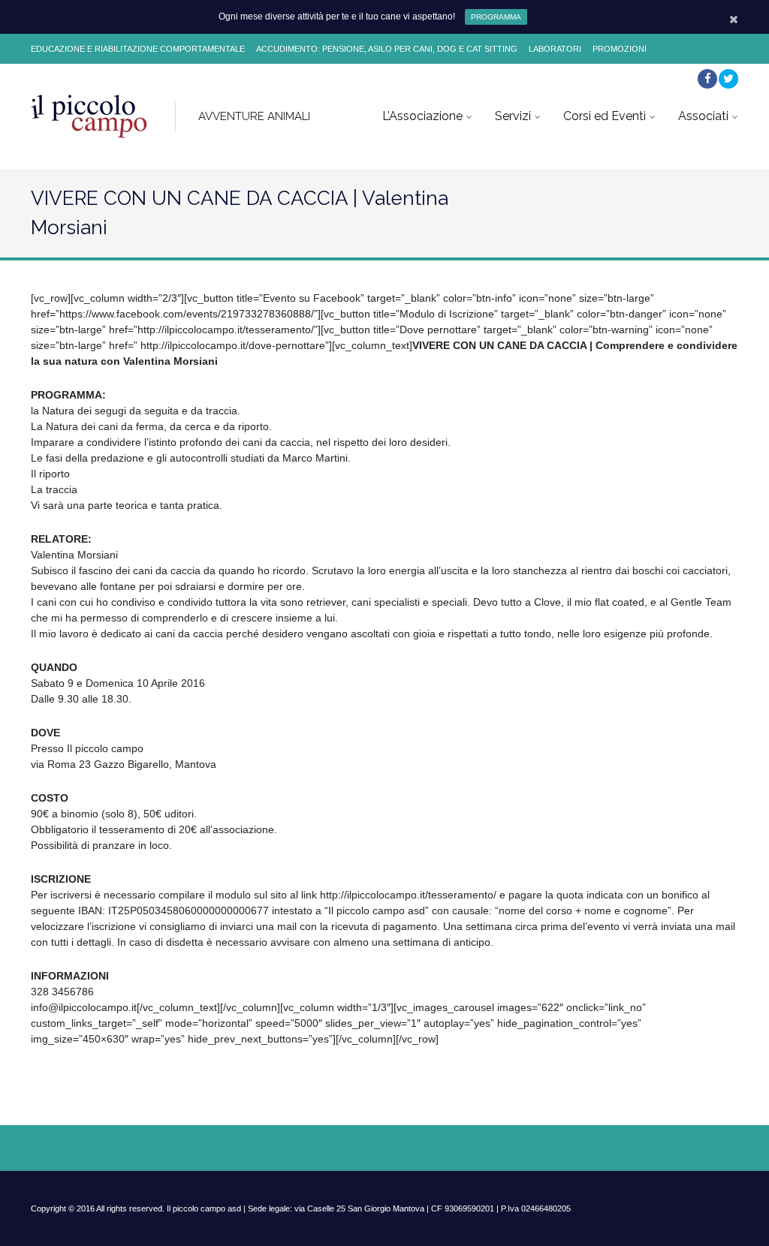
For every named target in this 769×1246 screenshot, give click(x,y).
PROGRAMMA (496, 17)
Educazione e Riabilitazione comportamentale (138, 48)
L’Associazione (422, 116)
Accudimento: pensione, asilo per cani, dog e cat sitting (386, 48)
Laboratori (555, 48)
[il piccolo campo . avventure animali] (90, 116)
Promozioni (620, 48)
